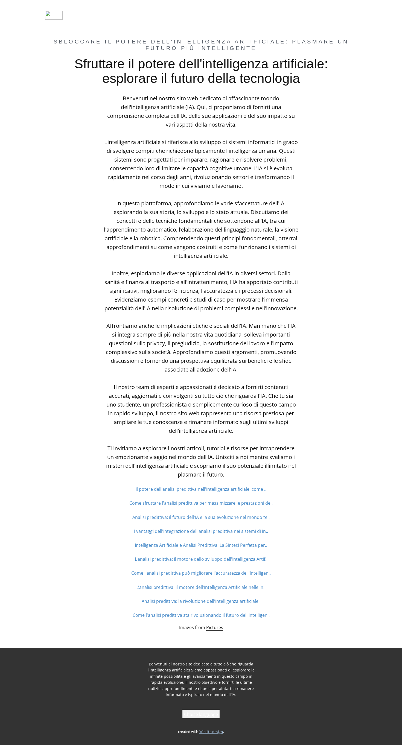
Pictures (214, 627)
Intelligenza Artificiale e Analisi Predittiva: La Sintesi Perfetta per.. (201, 545)
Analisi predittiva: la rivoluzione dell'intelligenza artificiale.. (201, 601)
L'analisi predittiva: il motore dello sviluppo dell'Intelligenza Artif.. (201, 559)
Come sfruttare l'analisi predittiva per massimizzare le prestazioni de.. (201, 503)
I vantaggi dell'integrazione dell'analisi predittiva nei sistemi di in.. (201, 531)
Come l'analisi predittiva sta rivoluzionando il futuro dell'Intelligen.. (201, 615)
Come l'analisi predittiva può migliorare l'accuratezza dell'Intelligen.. (201, 573)
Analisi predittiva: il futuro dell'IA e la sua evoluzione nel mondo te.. (201, 517)
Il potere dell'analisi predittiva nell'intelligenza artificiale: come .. (201, 489)
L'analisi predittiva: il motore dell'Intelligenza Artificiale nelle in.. (201, 587)
